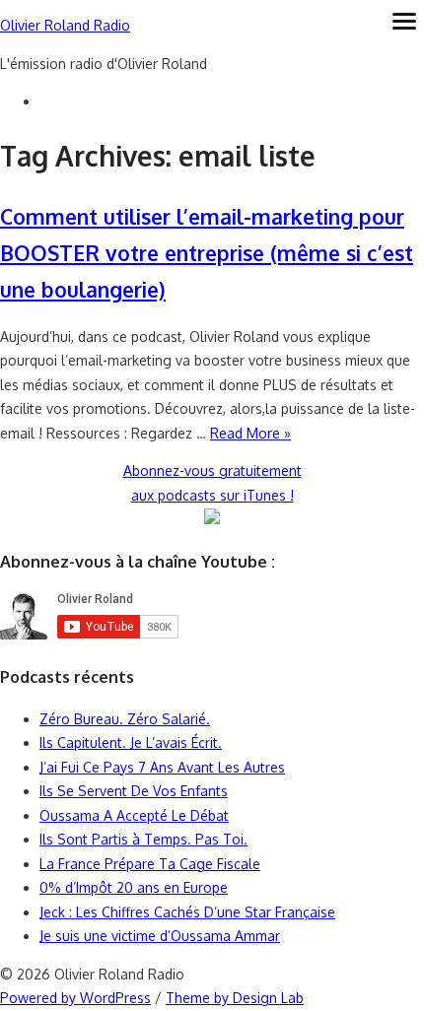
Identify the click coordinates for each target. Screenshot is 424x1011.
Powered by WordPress (75, 997)
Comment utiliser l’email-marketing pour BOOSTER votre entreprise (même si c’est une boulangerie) (206, 253)
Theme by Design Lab (235, 997)
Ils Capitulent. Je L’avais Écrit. (130, 742)
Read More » (250, 433)
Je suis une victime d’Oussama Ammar (159, 935)
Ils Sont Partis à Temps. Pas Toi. (143, 839)
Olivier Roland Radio (65, 25)
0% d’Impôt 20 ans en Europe (133, 887)
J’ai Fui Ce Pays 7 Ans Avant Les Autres (162, 767)
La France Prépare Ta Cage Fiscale (149, 863)
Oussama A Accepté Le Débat (134, 815)
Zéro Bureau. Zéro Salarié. (124, 718)
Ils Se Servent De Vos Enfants (133, 790)
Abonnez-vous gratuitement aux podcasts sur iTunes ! (212, 483)
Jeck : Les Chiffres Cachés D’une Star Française (187, 912)
